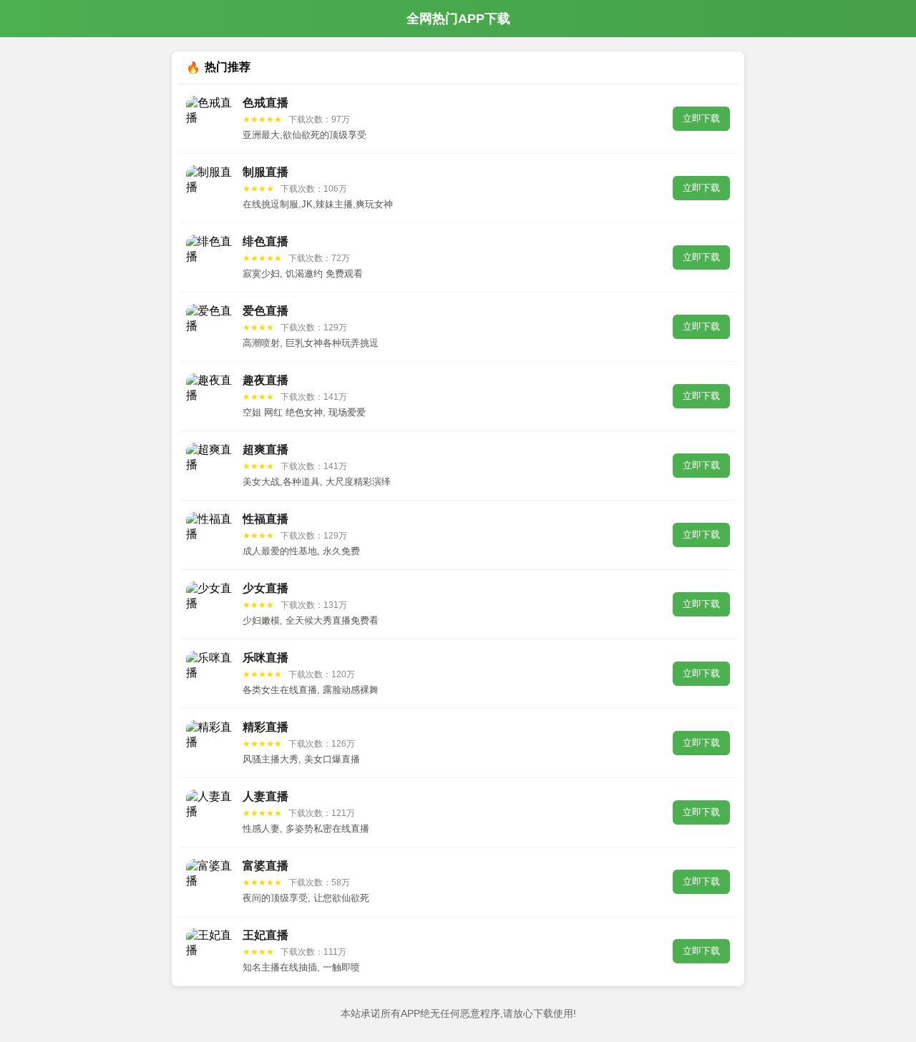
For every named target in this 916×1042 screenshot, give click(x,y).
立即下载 (701, 118)
